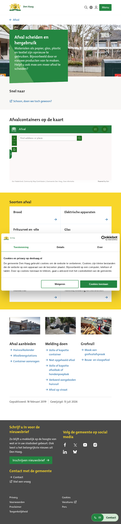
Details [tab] (60, 247)
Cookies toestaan (98, 284)
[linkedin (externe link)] (65, 453)
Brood (17, 212)
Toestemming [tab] (21, 247)
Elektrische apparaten (79, 212)
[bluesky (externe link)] (75, 453)
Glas (67, 229)
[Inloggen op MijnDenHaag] (96, 7)
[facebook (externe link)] (65, 446)
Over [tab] (100, 247)
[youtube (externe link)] (85, 446)
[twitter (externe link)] (75, 446)
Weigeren (60, 284)
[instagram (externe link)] (95, 446)
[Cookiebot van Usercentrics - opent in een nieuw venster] (103, 238)
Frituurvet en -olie (26, 229)
